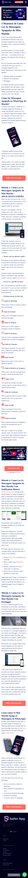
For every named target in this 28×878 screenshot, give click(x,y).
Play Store (12, 557)
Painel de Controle (7, 855)
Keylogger (4, 604)
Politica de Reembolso (7, 863)
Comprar (5, 851)
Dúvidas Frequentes (7, 853)
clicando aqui (21, 278)
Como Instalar (6, 850)
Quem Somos (5, 839)
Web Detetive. (10, 733)
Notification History (7, 492)
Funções (4, 848)
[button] (26, 2)
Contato (4, 840)
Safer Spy (22, 728)
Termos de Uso (6, 864)
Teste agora (19, 2)
